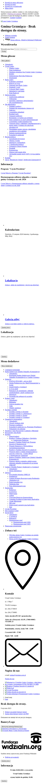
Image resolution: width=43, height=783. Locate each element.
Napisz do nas (9, 679)
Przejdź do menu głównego (14, 2)
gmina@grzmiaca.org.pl (18, 675)
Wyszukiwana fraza (7, 49)
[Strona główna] (21, 21)
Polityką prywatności (15, 14)
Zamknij (13, 18)
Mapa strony (9, 8)
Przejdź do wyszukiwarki (13, 6)
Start (6, 699)
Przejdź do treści (10, 4)
